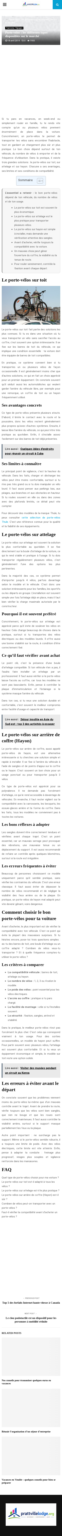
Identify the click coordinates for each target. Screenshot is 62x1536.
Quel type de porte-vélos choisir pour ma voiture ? (30, 1177)
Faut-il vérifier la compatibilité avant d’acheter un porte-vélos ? (29, 1214)
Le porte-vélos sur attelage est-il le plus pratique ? (30, 1190)
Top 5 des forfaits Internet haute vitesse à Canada (31, 1302)
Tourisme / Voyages (14, 28)
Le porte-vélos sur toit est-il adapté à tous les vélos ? (28, 1184)
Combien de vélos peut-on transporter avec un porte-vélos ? (28, 1206)
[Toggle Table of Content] (38, 181)
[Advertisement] (31, 82)
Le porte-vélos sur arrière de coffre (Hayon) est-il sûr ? (30, 1197)
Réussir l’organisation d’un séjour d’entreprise (26, 1431)
